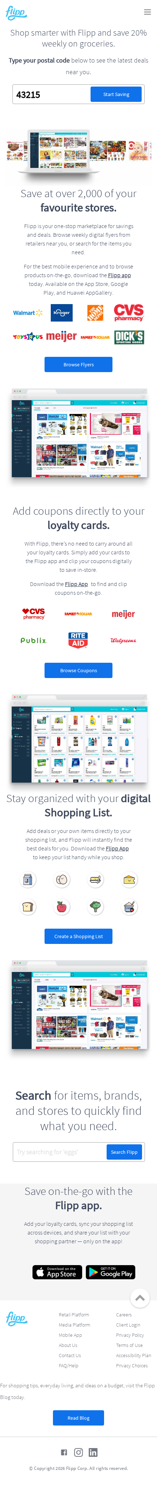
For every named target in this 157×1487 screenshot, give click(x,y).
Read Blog (78, 1418)
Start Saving (116, 94)
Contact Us (70, 1355)
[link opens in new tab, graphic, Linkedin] (93, 1452)
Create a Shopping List (78, 936)
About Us (68, 1345)
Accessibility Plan (133, 1355)
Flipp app (119, 275)
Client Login (128, 1324)
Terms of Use (129, 1345)
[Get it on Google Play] (110, 1272)
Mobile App (70, 1335)
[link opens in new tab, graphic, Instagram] (78, 1452)
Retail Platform (74, 1314)
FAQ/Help (68, 1365)
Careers (124, 1314)
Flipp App (76, 583)
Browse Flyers (79, 364)
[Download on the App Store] (57, 1272)
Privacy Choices (132, 1365)
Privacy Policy (130, 1335)
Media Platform (74, 1324)
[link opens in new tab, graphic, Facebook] (64, 1452)
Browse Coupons (78, 670)
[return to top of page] (140, 1298)
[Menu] (147, 12)
